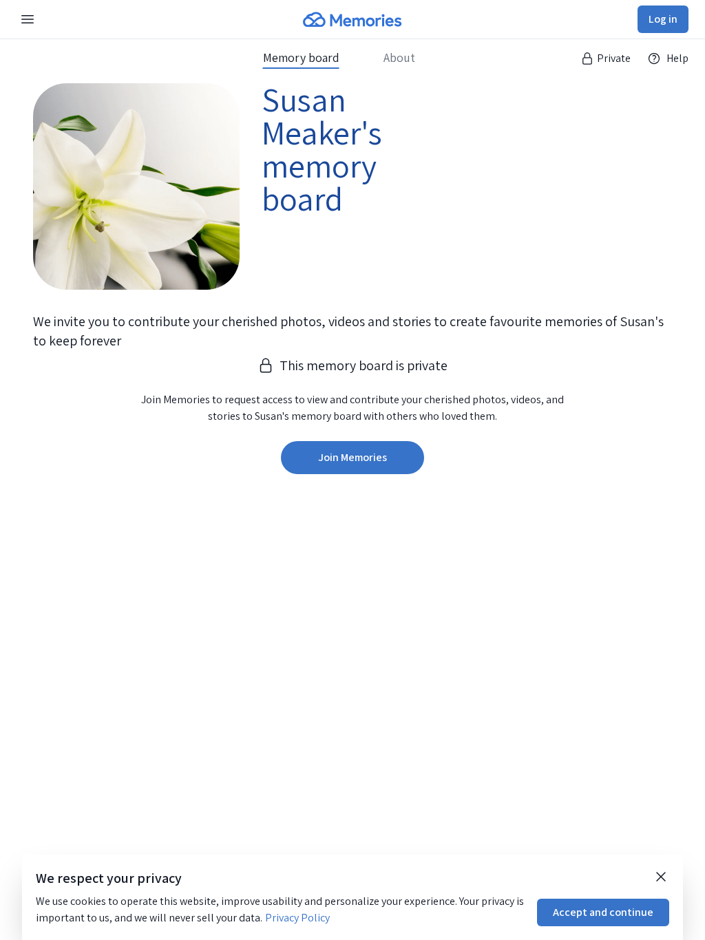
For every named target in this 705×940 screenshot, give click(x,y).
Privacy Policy (297, 917)
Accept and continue (603, 912)
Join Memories (352, 457)
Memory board (301, 57)
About (399, 57)
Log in (663, 19)
